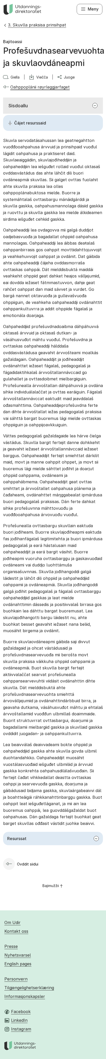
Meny (93, 9)
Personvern (16, 978)
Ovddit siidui (27, 864)
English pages (17, 963)
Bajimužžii (50, 885)
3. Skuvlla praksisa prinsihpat (37, 24)
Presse (11, 946)
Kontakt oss (16, 931)
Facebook (21, 1011)
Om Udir (12, 922)
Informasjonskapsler (24, 996)
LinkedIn (19, 1020)
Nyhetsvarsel (17, 955)
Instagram (21, 1029)
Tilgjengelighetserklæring (29, 987)
